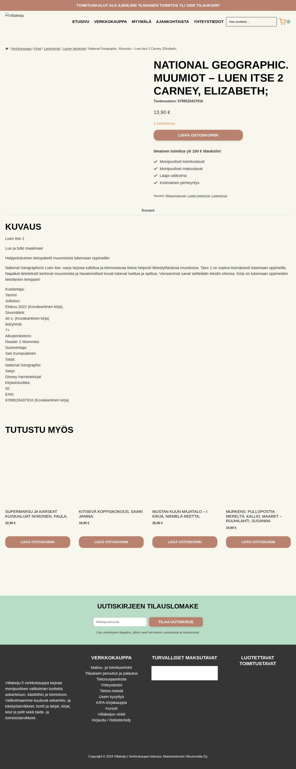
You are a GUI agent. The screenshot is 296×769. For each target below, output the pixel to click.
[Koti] (6, 48)
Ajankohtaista (172, 21)
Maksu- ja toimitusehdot (111, 667)
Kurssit (111, 708)
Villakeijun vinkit (111, 714)
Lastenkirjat (219, 195)
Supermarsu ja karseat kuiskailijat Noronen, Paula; (36, 514)
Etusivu (80, 21)
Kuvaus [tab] (148, 210)
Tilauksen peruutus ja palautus (111, 673)
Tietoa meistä (111, 691)
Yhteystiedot (209, 21)
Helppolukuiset (176, 195)
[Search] (271, 21)
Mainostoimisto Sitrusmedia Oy (185, 756)
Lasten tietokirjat (198, 195)
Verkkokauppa (110, 21)
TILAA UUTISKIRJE (176, 622)
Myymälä (141, 21)
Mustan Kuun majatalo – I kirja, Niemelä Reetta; (179, 514)
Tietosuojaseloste (111, 679)
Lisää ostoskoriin (198, 135)
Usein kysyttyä (111, 697)
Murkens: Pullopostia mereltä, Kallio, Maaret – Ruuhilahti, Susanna (254, 516)
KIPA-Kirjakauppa (111, 702)
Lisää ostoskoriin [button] (37, 542)
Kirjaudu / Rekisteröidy (111, 720)
